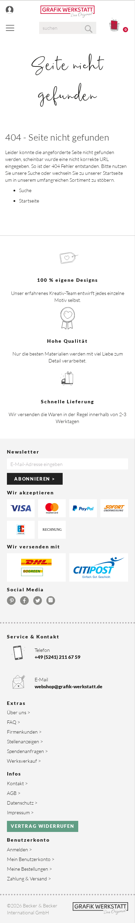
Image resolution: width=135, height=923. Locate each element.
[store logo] (67, 12)
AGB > (13, 793)
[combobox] (67, 28)
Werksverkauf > (24, 761)
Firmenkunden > (24, 732)
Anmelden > (19, 849)
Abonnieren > (34, 479)
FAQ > (13, 722)
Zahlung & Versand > (29, 878)
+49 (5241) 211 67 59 (57, 657)
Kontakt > (17, 783)
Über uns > (18, 712)
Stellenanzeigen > (25, 741)
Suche (34, 173)
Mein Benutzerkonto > (30, 859)
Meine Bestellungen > (29, 869)
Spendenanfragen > (27, 751)
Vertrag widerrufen (42, 826)
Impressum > (20, 812)
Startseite (113, 173)
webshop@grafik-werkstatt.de (68, 686)
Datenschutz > (22, 803)
